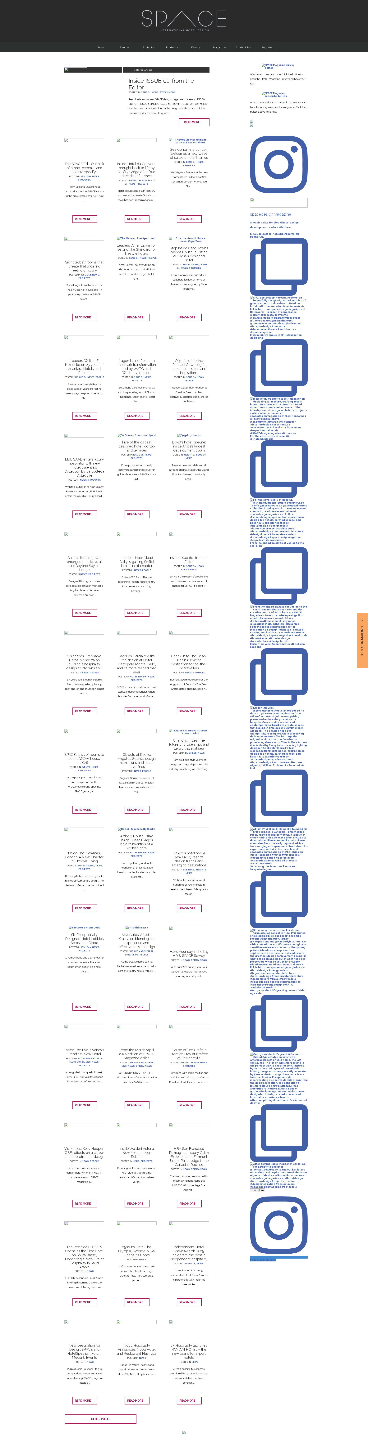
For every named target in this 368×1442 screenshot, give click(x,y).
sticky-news (168, 92)
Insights (188, 455)
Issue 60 (191, 377)
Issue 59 (86, 947)
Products (172, 47)
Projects (148, 47)
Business (191, 753)
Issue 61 (145, 92)
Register (267, 47)
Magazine (219, 47)
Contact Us (243, 47)
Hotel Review (138, 180)
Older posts (100, 1419)
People (124, 47)
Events (195, 47)
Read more (193, 122)
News (100, 47)
